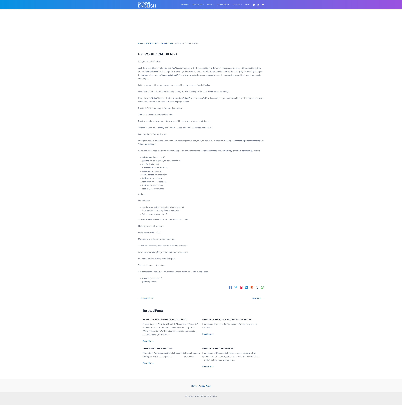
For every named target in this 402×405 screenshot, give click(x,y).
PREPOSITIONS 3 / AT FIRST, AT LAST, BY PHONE (226, 319)
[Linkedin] (246, 287)
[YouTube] (263, 5)
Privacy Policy (204, 386)
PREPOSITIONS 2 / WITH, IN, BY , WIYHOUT (165, 319)
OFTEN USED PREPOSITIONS (157, 348)
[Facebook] (254, 5)
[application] (188, 4)
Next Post (258, 298)
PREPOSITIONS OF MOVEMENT (218, 348)
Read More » (148, 341)
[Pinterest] (241, 287)
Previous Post (145, 298)
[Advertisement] (201, 26)
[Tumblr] (257, 287)
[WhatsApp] (262, 287)
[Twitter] (258, 5)
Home (194, 386)
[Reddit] (251, 287)
